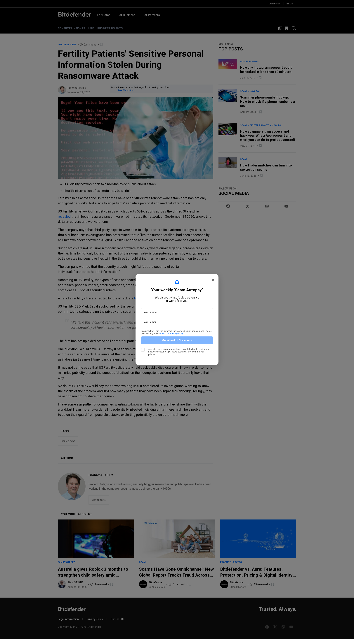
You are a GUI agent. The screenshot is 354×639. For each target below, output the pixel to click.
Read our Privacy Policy (171, 333)
